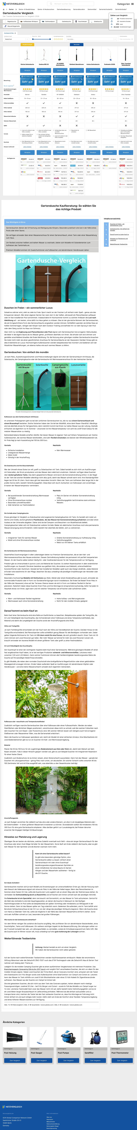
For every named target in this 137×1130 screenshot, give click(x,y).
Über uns (49, 1117)
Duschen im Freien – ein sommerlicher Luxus (117, 224)
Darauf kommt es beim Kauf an (119, 234)
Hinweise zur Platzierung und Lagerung (119, 239)
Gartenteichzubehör (105, 9)
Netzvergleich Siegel (53, 1126)
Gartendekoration (79, 9)
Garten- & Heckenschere (46, 9)
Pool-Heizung (10, 1053)
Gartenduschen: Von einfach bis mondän (119, 229)
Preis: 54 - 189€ (36, 36)
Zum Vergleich (15, 1060)
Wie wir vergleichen (8, 86)
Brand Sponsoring (52, 1128)
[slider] (33, 39)
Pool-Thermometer (120, 1053)
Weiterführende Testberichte (118, 244)
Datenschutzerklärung (53, 1124)
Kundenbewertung (58, 36)
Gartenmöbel (92, 9)
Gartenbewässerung (63, 9)
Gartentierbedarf (120, 9)
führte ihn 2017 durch (37, 969)
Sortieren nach (8, 36)
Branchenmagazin (11, 969)
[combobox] (67, 39)
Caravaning (24, 969)
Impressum (50, 1119)
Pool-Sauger (36, 1053)
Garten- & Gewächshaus (27, 9)
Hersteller (68, 36)
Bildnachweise (51, 1121)
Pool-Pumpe (63, 1053)
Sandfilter (89, 1053)
